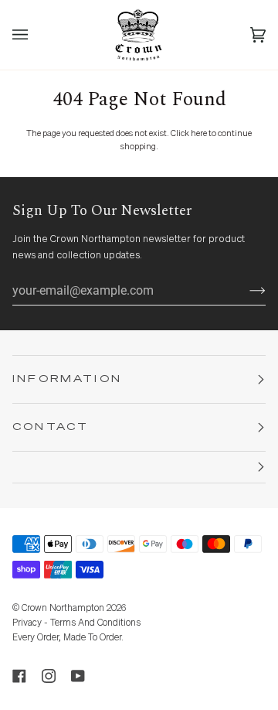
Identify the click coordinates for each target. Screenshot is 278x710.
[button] (139, 467)
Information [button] (67, 379)
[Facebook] (19, 676)
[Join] (245, 290)
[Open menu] (35, 35)
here (199, 133)
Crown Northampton (63, 608)
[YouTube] (78, 676)
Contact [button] (50, 427)
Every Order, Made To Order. (68, 638)
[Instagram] (49, 676)
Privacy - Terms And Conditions (76, 623)
